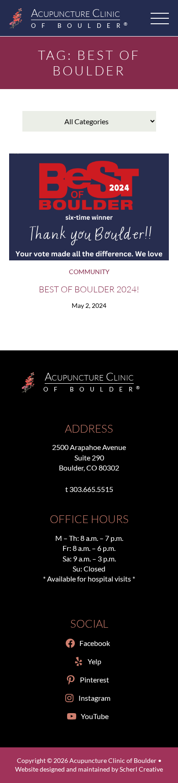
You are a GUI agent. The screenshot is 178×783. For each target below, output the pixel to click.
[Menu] (160, 18)
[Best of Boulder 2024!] (89, 206)
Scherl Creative (141, 769)
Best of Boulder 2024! (89, 289)
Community (89, 271)
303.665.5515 (91, 489)
